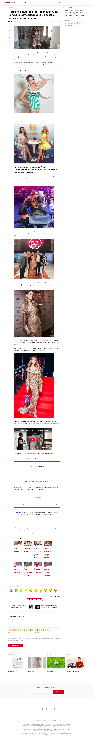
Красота (21, 3)
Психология (53, 3)
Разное (65, 3)
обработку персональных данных (46, 638)
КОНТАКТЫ (35, 713)
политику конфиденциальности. (15, 640)
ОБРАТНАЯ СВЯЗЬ (45, 713)
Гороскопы (38, 3)
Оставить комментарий (34, 599)
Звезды (32, 3)
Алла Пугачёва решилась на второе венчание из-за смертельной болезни (73, 23)
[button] (9, 607)
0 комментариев (55, 596)
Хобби (59, 3)
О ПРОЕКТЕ (26, 713)
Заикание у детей (76, 17)
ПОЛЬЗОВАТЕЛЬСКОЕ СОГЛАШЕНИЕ (60, 713)
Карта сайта (46, 735)
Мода (26, 3)
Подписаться (58, 691)
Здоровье (45, 3)
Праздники (71, 3)
